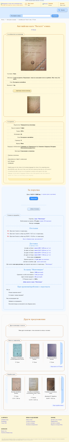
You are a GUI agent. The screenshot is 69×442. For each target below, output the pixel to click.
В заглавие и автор (15, 15)
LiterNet (26, 0)
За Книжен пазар (4, 419)
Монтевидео (49, 264)
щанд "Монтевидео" (39, 218)
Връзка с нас (4, 431)
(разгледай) (38, 272)
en (45, 261)
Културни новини (32, 0)
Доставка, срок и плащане (56, 419)
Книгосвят (37, 0)
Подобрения (3, 421)
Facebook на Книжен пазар (6, 432)
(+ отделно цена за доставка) (48, 194)
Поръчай (34, 198)
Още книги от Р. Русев (56, 366)
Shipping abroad (54, 421)
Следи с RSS (4, 423)
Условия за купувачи (30, 421)
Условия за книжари (30, 423)
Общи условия (29, 419)
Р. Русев (33, 30)
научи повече (40, 261)
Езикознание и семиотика (27, 151)
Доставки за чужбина (55, 423)
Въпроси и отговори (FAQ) (56, 424)
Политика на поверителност (32, 424)
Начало (2, 19)
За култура (42, 0)
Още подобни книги (58, 405)
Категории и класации (11, 19)
